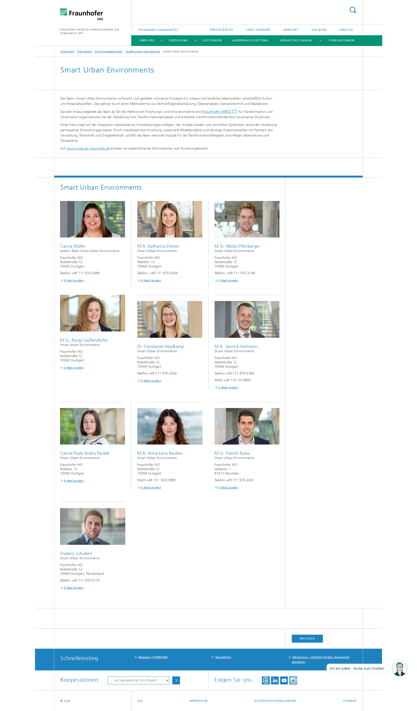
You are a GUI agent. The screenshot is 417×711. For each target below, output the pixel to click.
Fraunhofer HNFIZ (216, 111)
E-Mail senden (74, 280)
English (346, 29)
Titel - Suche (353, 10)
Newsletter (223, 657)
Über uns (147, 40)
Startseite (67, 51)
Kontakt (291, 29)
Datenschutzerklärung (275, 701)
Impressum (198, 701)
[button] (399, 669)
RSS (140, 701)
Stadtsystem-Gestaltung (143, 51)
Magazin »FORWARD (153, 657)
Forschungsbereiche (108, 51)
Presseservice (222, 29)
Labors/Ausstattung (250, 40)
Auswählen (176, 680)
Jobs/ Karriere (258, 29)
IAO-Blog (319, 29)
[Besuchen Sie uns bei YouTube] (284, 680)
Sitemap (350, 701)
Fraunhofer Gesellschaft (157, 29)
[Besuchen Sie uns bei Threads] (266, 680)
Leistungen (212, 40)
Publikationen (341, 40)
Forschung (178, 40)
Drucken (307, 638)
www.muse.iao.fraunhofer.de (88, 148)
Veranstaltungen (296, 40)
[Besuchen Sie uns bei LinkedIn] (275, 680)
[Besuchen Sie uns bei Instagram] (293, 680)
